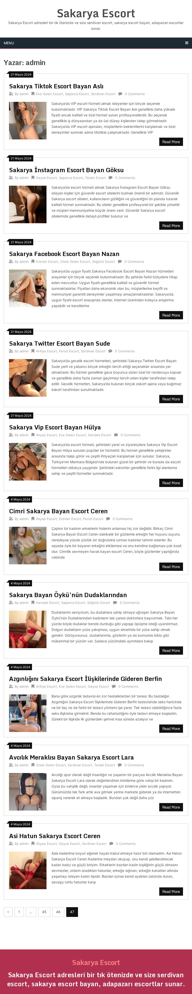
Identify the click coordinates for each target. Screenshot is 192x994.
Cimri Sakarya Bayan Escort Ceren (58, 511)
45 (44, 912)
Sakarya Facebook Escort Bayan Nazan (64, 254)
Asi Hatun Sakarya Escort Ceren (54, 836)
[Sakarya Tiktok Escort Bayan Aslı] (27, 120)
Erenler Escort (47, 262)
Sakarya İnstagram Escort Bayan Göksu (66, 170)
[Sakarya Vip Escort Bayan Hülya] (27, 461)
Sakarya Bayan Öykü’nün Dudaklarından (68, 595)
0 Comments (135, 94)
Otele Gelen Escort (75, 262)
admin (24, 94)
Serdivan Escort (103, 94)
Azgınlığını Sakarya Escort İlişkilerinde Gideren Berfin (85, 678)
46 (58, 912)
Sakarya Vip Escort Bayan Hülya (55, 427)
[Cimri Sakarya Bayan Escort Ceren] (27, 545)
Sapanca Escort (77, 94)
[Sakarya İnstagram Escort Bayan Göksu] (27, 203)
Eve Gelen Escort (49, 94)
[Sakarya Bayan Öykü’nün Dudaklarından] (27, 628)
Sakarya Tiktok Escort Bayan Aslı (56, 86)
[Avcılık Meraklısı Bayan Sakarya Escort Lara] (27, 791)
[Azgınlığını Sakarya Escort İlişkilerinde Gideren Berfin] (27, 712)
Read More (171, 142)
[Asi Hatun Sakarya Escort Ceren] (27, 869)
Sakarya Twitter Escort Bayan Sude (59, 343)
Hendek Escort (99, 435)
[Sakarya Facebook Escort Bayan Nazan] (27, 287)
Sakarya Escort (96, 13)
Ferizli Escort (69, 351)
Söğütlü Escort (103, 262)
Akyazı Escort (46, 435)
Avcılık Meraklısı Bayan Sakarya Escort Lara (71, 757)
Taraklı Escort (95, 178)
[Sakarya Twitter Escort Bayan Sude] (27, 377)
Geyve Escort (46, 178)
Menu (9, 43)
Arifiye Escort (46, 351)
